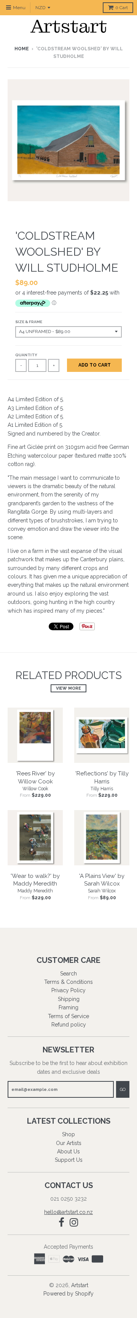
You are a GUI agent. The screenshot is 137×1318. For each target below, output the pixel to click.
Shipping (69, 999)
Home (21, 48)
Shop (68, 1134)
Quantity (26, 355)
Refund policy (68, 1025)
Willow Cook (35, 788)
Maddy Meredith (35, 891)
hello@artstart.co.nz (68, 1212)
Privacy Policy (68, 990)
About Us (68, 1151)
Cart (121, 7)
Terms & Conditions (68, 982)
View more (68, 688)
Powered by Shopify (68, 1294)
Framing (68, 1007)
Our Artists (68, 1143)
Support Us (69, 1160)
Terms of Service (68, 1016)
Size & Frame (28, 322)
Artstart (79, 1285)
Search (68, 973)
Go (123, 1089)
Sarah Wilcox (102, 891)
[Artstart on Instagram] (74, 1223)
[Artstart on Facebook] (61, 1223)
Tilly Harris (102, 788)
